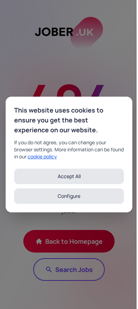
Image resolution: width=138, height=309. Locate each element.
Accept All (69, 176)
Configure (69, 196)
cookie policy (42, 156)
